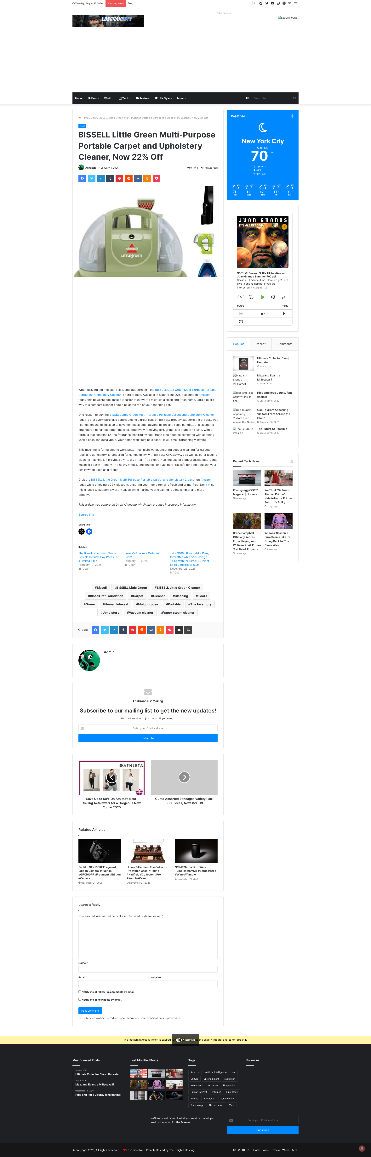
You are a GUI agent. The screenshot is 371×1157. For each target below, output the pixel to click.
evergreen (229, 1078)
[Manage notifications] (362, 1148)
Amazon (204, 395)
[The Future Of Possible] (243, 434)
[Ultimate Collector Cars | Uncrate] (243, 363)
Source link (86, 514)
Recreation (209, 1098)
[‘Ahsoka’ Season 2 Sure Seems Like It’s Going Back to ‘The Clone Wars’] (279, 521)
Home (79, 98)
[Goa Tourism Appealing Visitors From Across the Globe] (243, 416)
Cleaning (181, 596)
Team (276, 1150)
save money (227, 1098)
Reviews (144, 98)
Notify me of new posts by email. (102, 999)
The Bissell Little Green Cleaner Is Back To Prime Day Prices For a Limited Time (98, 556)
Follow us (253, 1060)
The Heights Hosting (181, 1150)
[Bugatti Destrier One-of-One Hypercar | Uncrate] (174, 1095)
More (180, 98)
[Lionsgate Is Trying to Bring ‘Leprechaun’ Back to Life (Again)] (156, 1095)
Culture (194, 1078)
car (234, 1072)
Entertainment (211, 1078)
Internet (216, 1091)
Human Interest (116, 604)
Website (156, 977)
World (107, 98)
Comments (284, 344)
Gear (94, 117)
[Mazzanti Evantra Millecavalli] (243, 381)
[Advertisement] (185, 63)
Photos (194, 1098)
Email (82, 977)
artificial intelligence (216, 1072)
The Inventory (201, 604)
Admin (89, 167)
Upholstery (110, 612)
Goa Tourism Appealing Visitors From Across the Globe (273, 414)
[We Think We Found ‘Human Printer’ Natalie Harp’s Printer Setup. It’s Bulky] (279, 478)
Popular (238, 344)
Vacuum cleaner (141, 612)
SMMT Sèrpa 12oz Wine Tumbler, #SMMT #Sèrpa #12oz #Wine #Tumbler (195, 870)
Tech (125, 98)
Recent (260, 344)
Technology (197, 1105)
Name (83, 962)
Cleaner (159, 596)
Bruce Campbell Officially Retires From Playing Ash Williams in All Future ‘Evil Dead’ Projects (182, 3)
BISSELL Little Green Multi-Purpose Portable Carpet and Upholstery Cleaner (162, 414)
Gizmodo (213, 1085)
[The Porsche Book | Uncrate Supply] (138, 1095)
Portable (174, 604)
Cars (93, 98)
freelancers (197, 1085)
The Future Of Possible (272, 428)
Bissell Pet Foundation (106, 596)
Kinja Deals (232, 1091)
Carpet (138, 596)
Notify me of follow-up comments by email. (108, 991)
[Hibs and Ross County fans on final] (243, 398)
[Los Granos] (108, 21)
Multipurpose (148, 604)
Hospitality (229, 1085)
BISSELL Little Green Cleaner (178, 588)
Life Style (164, 98)
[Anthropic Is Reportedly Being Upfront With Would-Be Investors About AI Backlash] (138, 1073)
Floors (202, 596)
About (267, 1150)
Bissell (102, 588)
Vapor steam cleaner (179, 612)
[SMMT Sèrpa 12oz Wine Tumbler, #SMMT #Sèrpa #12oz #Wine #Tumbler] (196, 851)
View (232, 1105)
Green (90, 604)
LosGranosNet (135, 1150)
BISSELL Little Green (131, 588)
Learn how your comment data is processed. (154, 1018)
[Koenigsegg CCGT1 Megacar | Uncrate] (247, 478)
